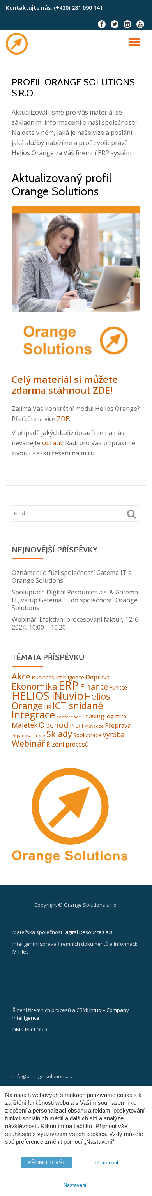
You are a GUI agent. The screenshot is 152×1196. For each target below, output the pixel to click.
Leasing (93, 716)
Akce (21, 676)
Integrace (33, 715)
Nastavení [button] (75, 1185)
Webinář (28, 743)
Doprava (97, 677)
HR (47, 707)
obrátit (52, 443)
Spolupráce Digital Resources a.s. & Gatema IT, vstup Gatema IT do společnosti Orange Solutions (75, 600)
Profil (76, 725)
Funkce (118, 687)
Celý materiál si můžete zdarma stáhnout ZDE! (65, 384)
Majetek (24, 725)
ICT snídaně (78, 705)
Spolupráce (87, 735)
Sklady (59, 734)
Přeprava (118, 725)
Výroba (114, 734)
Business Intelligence (58, 677)
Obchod (54, 724)
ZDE (63, 418)
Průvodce (94, 726)
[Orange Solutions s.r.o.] (18, 43)
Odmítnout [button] (106, 1163)
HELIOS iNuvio (47, 695)
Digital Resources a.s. (89, 932)
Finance (94, 686)
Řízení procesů (67, 744)
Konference (68, 717)
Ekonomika (34, 686)
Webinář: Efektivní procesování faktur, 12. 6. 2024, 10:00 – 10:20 (76, 623)
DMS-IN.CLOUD (29, 1029)
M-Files (20, 951)
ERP (68, 685)
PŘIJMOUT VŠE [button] (47, 1163)
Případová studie (28, 735)
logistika (116, 716)
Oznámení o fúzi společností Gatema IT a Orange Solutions (72, 576)
